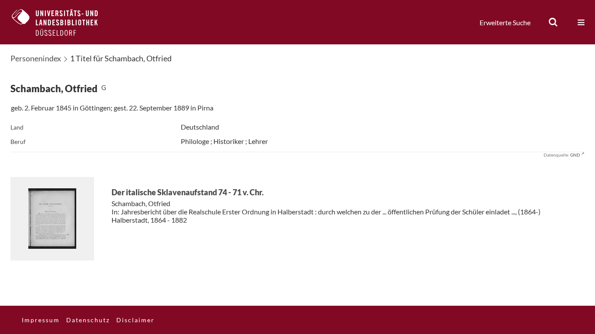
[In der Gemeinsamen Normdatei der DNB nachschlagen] (103, 88)
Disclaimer (135, 320)
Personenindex (35, 58)
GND (575, 154)
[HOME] (61, 22)
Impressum (41, 320)
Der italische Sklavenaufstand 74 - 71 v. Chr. (188, 192)
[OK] (553, 22)
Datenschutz (88, 320)
